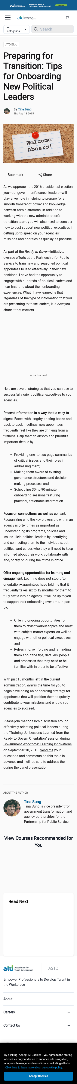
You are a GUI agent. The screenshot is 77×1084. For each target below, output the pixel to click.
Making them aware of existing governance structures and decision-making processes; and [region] (41, 478)
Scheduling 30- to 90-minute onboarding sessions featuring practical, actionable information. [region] (39, 495)
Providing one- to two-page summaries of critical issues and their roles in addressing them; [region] (43, 460)
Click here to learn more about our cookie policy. (34, 1067)
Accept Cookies (38, 1076)
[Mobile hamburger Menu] (7, 17)
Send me (46, 750)
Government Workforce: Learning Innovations (37, 744)
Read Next (18, 901)
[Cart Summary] (69, 17)
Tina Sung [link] (24, 109)
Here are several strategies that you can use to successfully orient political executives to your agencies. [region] (38, 394)
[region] (38, 1063)
